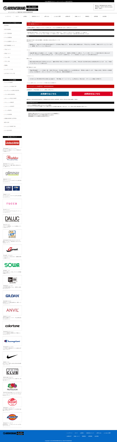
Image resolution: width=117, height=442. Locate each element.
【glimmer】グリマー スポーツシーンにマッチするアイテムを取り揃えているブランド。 (12, 180)
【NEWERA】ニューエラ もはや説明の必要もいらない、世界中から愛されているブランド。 (12, 287)
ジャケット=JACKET (9, 106)
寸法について (7, 49)
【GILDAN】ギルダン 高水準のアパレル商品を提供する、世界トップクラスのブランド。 (12, 302)
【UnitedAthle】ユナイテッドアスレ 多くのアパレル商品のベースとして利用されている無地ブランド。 (12, 150)
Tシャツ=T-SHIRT (8, 82)
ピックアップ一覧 (8, 69)
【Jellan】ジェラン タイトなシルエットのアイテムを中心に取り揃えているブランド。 (12, 195)
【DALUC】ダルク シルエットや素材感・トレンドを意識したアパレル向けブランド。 (12, 226)
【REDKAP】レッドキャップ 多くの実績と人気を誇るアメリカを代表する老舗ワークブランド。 (12, 409)
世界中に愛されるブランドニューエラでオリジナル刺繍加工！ (44, 113)
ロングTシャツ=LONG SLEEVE (11, 90)
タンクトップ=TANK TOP (10, 86)
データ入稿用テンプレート (10, 41)
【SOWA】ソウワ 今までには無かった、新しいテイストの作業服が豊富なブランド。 (12, 272)
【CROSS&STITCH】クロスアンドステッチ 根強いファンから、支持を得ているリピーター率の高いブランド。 (12, 241)
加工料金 (6, 25)
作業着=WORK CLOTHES (10, 118)
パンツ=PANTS (8, 110)
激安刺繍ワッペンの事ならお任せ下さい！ (39, 116)
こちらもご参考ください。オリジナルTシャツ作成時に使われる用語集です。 (42, 82)
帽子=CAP (6, 122)
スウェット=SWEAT (9, 102)
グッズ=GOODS (8, 114)
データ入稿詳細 (8, 37)
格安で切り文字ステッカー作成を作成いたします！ (41, 114)
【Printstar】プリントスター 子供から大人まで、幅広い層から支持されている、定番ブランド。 (12, 165)
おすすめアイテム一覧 (9, 73)
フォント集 (7, 57)
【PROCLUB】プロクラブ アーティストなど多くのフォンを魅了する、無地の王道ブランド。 (12, 378)
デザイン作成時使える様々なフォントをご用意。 (39, 105)
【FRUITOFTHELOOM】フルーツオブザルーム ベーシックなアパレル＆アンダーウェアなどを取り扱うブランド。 (12, 394)
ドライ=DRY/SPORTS (9, 94)
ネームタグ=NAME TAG (10, 126)
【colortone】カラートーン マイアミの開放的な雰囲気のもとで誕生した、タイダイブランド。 (12, 333)
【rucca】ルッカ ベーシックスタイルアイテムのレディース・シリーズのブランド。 (12, 211)
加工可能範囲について (9, 45)
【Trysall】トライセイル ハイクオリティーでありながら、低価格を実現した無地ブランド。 (12, 256)
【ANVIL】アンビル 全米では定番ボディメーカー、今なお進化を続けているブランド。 (12, 317)
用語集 (5, 65)
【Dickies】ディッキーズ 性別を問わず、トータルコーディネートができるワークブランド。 (12, 424)
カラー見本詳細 (8, 33)
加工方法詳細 (7, 29)
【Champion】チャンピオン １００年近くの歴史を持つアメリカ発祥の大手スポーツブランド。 (12, 348)
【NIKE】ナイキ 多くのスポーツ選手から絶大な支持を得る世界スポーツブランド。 (12, 363)
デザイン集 (7, 61)
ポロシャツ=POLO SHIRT (10, 98)
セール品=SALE (8, 130)
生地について (32, 21)
